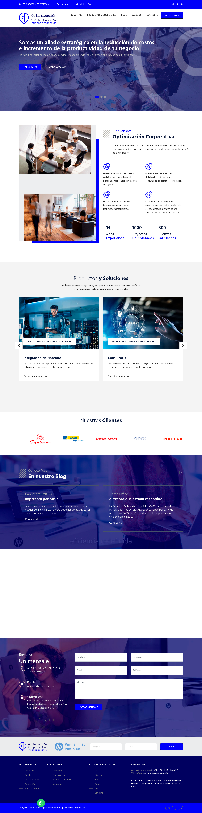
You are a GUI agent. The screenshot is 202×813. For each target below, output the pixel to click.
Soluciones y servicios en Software (49, 342)
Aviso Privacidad (32, 788)
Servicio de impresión (63, 780)
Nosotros (76, 15)
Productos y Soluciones (101, 15)
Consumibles (59, 775)
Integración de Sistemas (42, 358)
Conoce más (32, 519)
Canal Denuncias (32, 780)
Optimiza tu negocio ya (36, 376)
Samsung (99, 793)
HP (96, 771)
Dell (96, 788)
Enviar (171, 747)
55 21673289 (172, 770)
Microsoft (100, 775)
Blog (124, 15)
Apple (98, 784)
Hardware (57, 771)
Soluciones (30, 67)
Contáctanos (57, 67)
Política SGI (30, 784)
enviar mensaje (88, 707)
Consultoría (117, 358)
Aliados (136, 15)
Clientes (28, 775)
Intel (97, 780)
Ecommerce (172, 15)
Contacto (152, 15)
